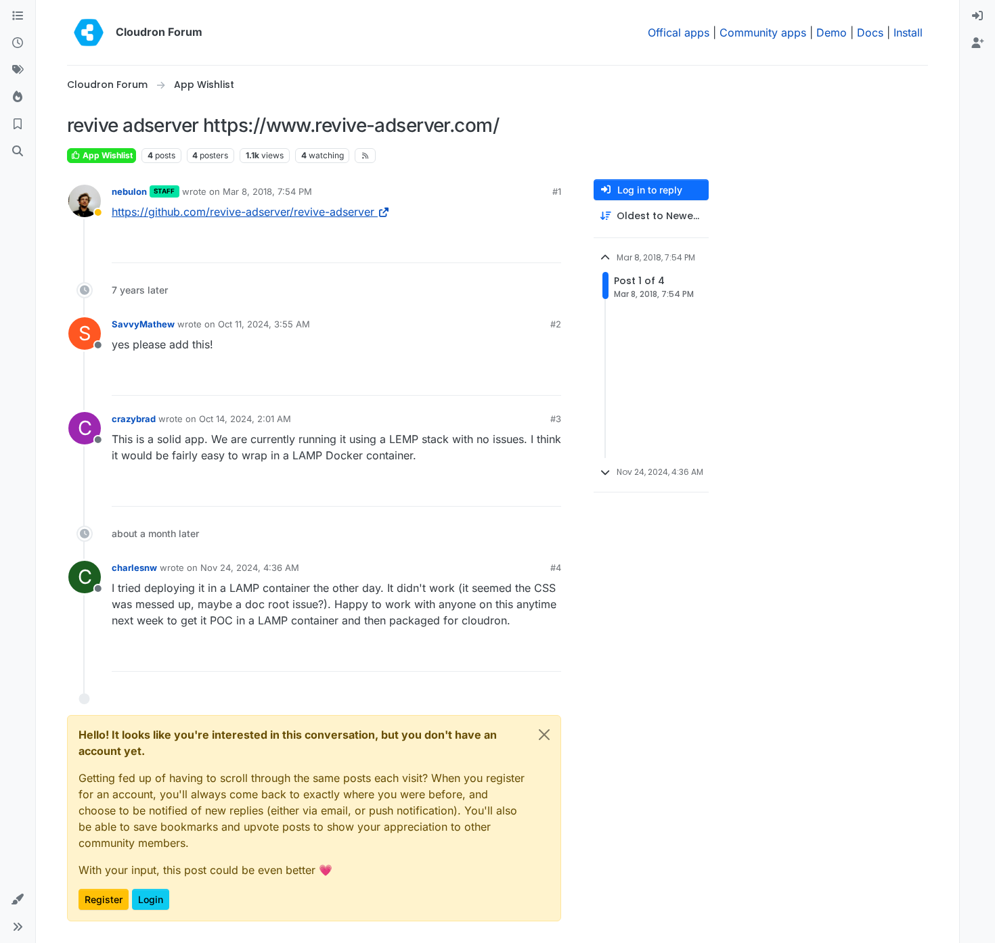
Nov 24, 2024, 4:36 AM (249, 567)
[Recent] (17, 43)
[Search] (17, 151)
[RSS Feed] (365, 155)
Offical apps (678, 32)
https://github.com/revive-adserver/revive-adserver (243, 211)
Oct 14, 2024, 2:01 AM (245, 418)
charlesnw (134, 567)
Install (908, 32)
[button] (17, 900)
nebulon (129, 191)
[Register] (977, 43)
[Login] (977, 16)
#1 (556, 191)
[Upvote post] (528, 246)
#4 (555, 567)
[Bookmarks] (17, 124)
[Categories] (17, 16)
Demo (831, 32)
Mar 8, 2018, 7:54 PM (267, 191)
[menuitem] (977, 16)
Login (150, 899)
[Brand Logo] (88, 32)
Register (104, 899)
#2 (555, 324)
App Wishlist (107, 155)
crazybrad (134, 418)
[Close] (544, 735)
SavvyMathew (143, 324)
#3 (555, 418)
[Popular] (17, 97)
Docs (870, 32)
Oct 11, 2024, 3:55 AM (264, 324)
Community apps (763, 32)
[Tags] (17, 70)
